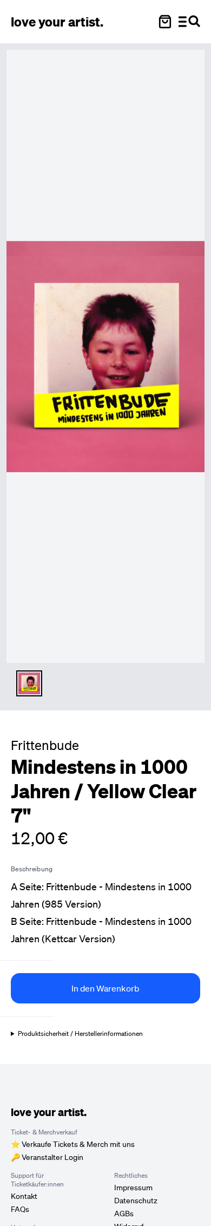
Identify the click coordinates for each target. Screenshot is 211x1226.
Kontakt (24, 1196)
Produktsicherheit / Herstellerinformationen (80, 1033)
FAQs (20, 1209)
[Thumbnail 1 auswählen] (29, 683)
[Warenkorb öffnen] (165, 22)
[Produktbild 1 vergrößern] (105, 356)
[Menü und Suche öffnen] (189, 22)
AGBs (124, 1213)
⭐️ (73, 1144)
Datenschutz (135, 1200)
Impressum (133, 1187)
